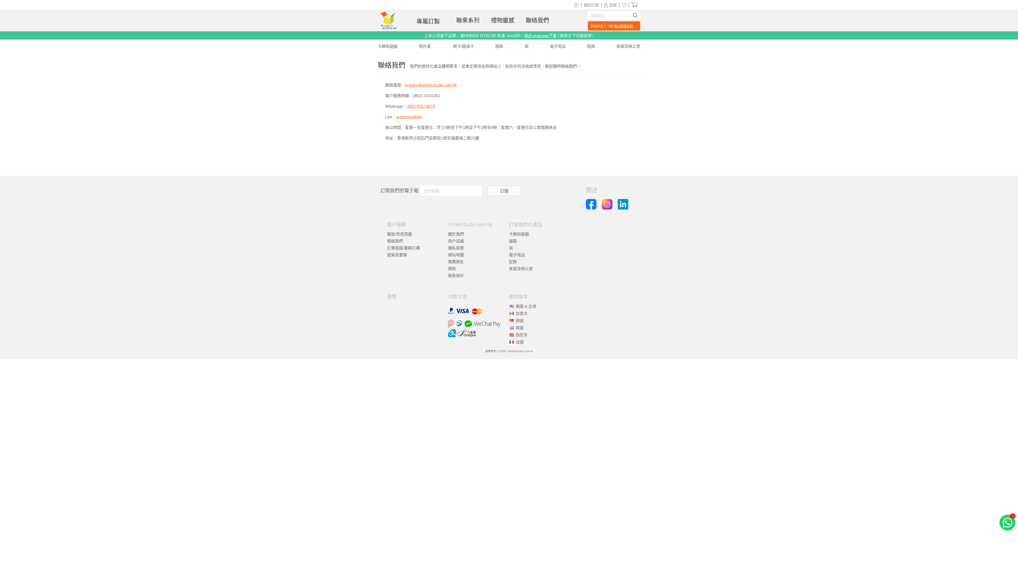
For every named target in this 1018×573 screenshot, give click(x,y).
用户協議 (456, 241)
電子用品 (517, 255)
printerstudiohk (409, 117)
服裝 (513, 241)
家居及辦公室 (521, 268)
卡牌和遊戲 (519, 234)
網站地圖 (456, 255)
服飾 (499, 46)
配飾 (513, 261)
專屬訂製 (428, 21)
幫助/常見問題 (399, 234)
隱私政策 (456, 248)
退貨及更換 (397, 255)
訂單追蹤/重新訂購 (403, 248)
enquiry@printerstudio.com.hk (431, 85)
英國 (520, 327)
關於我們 (456, 234)
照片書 (425, 46)
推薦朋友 (456, 261)
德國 (520, 320)
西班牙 (522, 335)
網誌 (452, 268)
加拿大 (522, 313)
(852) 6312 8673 (421, 106)
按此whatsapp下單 (540, 35)
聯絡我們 (395, 241)
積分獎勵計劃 (623, 26)
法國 (520, 342)
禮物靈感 (502, 20)
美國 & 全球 (526, 306)
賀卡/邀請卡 (463, 46)
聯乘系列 (468, 20)
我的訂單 (591, 5)
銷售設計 (456, 275)
